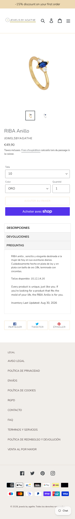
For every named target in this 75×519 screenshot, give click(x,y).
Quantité (56, 181)
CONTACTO (15, 410)
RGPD (11, 400)
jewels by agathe (27, 506)
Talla (7, 167)
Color (8, 181)
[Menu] (68, 21)
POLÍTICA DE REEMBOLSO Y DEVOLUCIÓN (34, 439)
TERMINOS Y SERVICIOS (23, 430)
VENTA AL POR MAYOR (22, 449)
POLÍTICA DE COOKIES (22, 390)
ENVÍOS (12, 380)
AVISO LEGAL (16, 361)
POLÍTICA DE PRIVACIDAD (24, 371)
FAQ (10, 420)
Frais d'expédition (30, 150)
